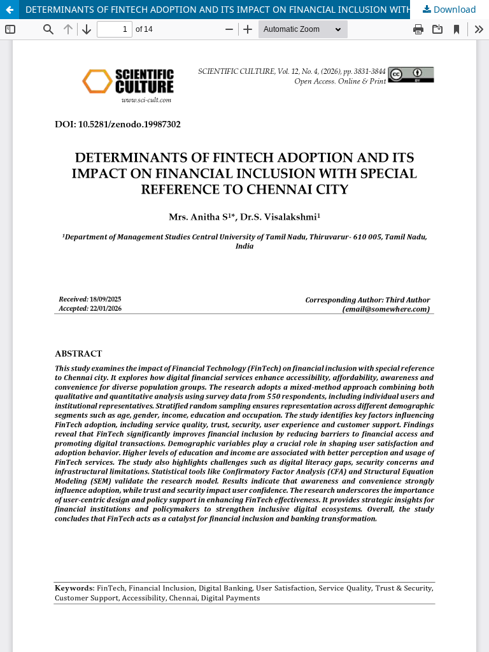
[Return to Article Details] (9, 9)
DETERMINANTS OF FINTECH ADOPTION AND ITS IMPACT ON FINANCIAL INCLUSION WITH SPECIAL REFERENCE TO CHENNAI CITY (257, 9)
